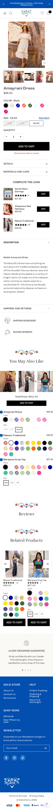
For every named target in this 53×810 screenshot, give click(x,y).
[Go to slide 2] (25, 670)
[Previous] (6, 564)
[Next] (47, 564)
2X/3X (36, 123)
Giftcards (9, 716)
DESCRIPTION (11, 242)
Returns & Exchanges (35, 701)
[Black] (5, 419)
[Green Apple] (22, 473)
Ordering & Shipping (35, 695)
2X (18, 483)
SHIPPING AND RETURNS (17, 308)
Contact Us (9, 694)
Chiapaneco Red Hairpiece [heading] (23, 207)
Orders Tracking (38, 691)
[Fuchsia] (39, 473)
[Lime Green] (28, 448)
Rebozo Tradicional (14, 435)
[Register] (45, 748)
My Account (10, 698)
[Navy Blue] (45, 448)
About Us (9, 691)
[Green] (50, 443)
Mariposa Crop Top (14, 459)
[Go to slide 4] (30, 670)
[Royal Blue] (16, 443)
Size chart (44, 118)
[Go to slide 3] (27, 670)
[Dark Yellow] (39, 443)
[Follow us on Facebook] (6, 758)
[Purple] (17, 448)
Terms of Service (18, 796)
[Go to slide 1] (22, 670)
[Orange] (33, 448)
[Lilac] (22, 448)
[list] (26, 209)
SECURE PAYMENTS (22, 332)
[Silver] (22, 443)
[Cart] (48, 13)
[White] (11, 443)
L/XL (22, 123)
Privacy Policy (36, 796)
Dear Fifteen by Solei (12, 721)
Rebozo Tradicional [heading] (24, 221)
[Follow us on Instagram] (14, 758)
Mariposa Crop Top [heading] (37, 580)
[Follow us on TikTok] (22, 758)
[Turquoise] (11, 454)
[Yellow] (33, 443)
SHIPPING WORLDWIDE (24, 321)
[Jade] (39, 448)
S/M (9, 123)
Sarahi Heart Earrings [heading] (21, 190)
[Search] (10, 13)
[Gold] (27, 443)
